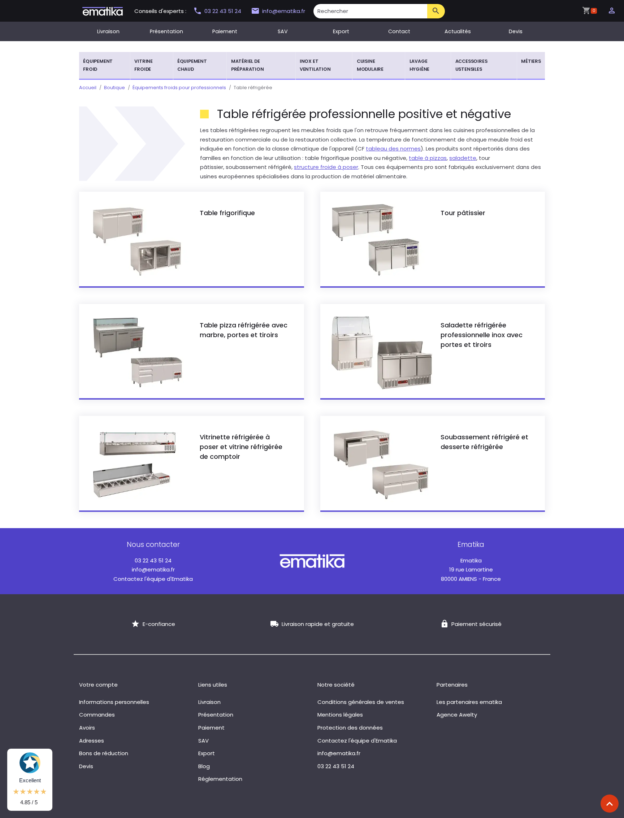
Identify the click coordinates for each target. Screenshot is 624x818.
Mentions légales (340, 714)
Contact (399, 31)
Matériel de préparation (247, 65)
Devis (516, 31)
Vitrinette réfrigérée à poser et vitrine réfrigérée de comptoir (241, 446)
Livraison (108, 31)
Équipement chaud (192, 65)
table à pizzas (428, 158)
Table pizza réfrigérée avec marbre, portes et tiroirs (243, 330)
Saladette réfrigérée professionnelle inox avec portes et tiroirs (482, 335)
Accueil (87, 87)
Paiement (224, 31)
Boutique (114, 87)
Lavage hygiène (420, 65)
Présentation (166, 31)
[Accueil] (102, 10)
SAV (283, 31)
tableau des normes (393, 148)
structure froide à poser (326, 167)
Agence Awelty (457, 714)
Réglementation (220, 779)
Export (341, 31)
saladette (462, 158)
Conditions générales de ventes (360, 702)
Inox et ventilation (315, 65)
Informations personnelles (114, 702)
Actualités (458, 31)
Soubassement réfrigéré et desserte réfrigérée (484, 441)
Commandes (97, 714)
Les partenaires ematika (469, 702)
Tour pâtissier (463, 212)
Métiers (531, 61)
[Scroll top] (610, 804)
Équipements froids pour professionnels (179, 87)
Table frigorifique (227, 212)
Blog (204, 766)
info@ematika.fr (283, 11)
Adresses (91, 740)
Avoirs (87, 727)
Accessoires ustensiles (471, 65)
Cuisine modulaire (370, 65)
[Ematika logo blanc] (312, 561)
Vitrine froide (143, 65)
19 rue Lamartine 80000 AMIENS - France (471, 570)
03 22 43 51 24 (223, 11)
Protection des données (350, 727)
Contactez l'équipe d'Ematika (153, 579)
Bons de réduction (103, 753)
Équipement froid (98, 65)
